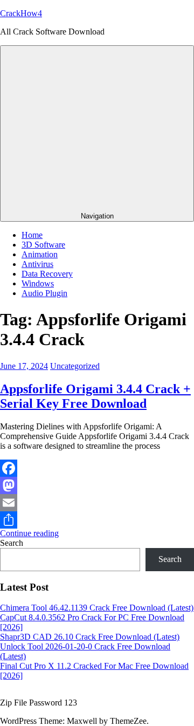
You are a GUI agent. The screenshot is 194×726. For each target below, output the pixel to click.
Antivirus (37, 264)
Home (32, 234)
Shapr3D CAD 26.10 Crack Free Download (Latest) (89, 636)
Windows (38, 283)
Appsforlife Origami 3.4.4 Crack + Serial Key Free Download (95, 396)
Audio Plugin (44, 293)
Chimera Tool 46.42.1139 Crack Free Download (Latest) (96, 607)
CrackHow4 (21, 13)
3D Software (43, 244)
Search (11, 542)
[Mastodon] (97, 485)
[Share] (97, 520)
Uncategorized (75, 366)
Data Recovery (47, 273)
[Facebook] (97, 468)
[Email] (97, 502)
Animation (40, 254)
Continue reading (29, 533)
